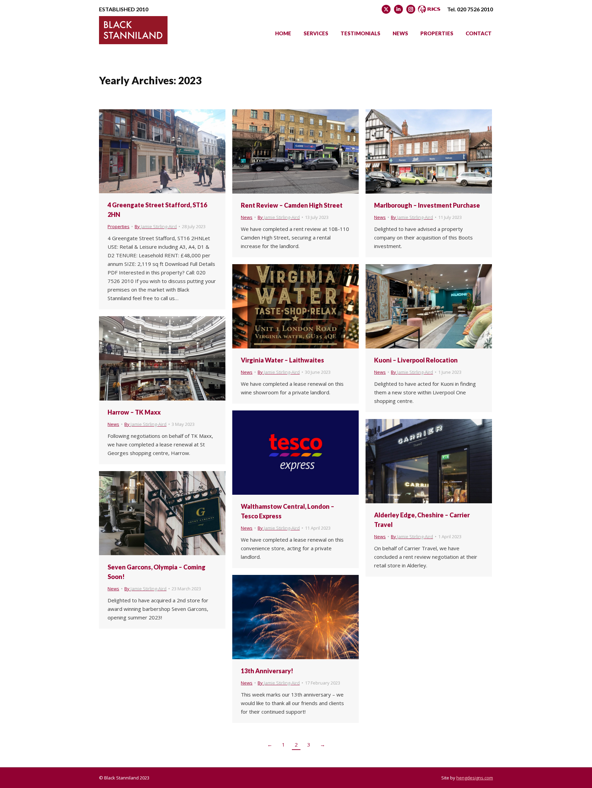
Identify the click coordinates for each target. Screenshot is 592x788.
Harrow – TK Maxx (134, 412)
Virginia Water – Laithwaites (282, 360)
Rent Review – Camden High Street (292, 205)
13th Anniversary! (267, 671)
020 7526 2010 (475, 9)
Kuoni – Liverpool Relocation (416, 360)
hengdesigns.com (474, 778)
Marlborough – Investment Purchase (427, 205)
